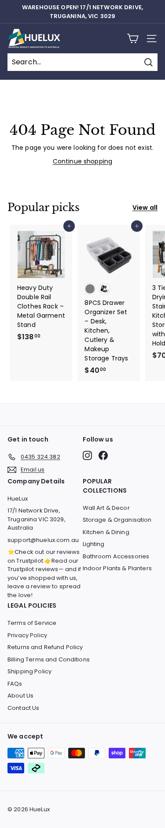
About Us (20, 695)
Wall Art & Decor (106, 508)
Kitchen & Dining (106, 532)
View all (145, 207)
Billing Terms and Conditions (48, 659)
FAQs (14, 683)
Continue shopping (82, 161)
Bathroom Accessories (116, 556)
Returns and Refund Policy (45, 647)
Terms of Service (31, 623)
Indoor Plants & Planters (117, 568)
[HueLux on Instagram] (87, 455)
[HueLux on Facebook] (103, 455)
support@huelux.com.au (43, 540)
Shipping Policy (29, 671)
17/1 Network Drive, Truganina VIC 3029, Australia (36, 519)
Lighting (94, 544)
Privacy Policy (27, 635)
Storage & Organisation (117, 520)
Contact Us (23, 708)
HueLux (17, 498)
